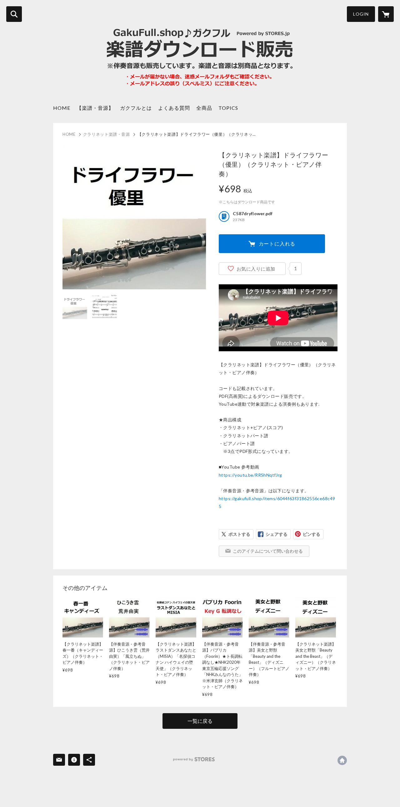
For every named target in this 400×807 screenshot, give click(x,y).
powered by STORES (193, 759)
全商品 (204, 108)
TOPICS (228, 108)
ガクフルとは (136, 108)
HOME (61, 108)
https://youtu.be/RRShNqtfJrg (250, 475)
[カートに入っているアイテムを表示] (386, 14)
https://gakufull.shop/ (342, 760)
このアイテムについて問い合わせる (268, 551)
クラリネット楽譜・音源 (106, 134)
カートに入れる (277, 243)
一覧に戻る (200, 721)
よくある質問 (174, 108)
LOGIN (361, 14)
